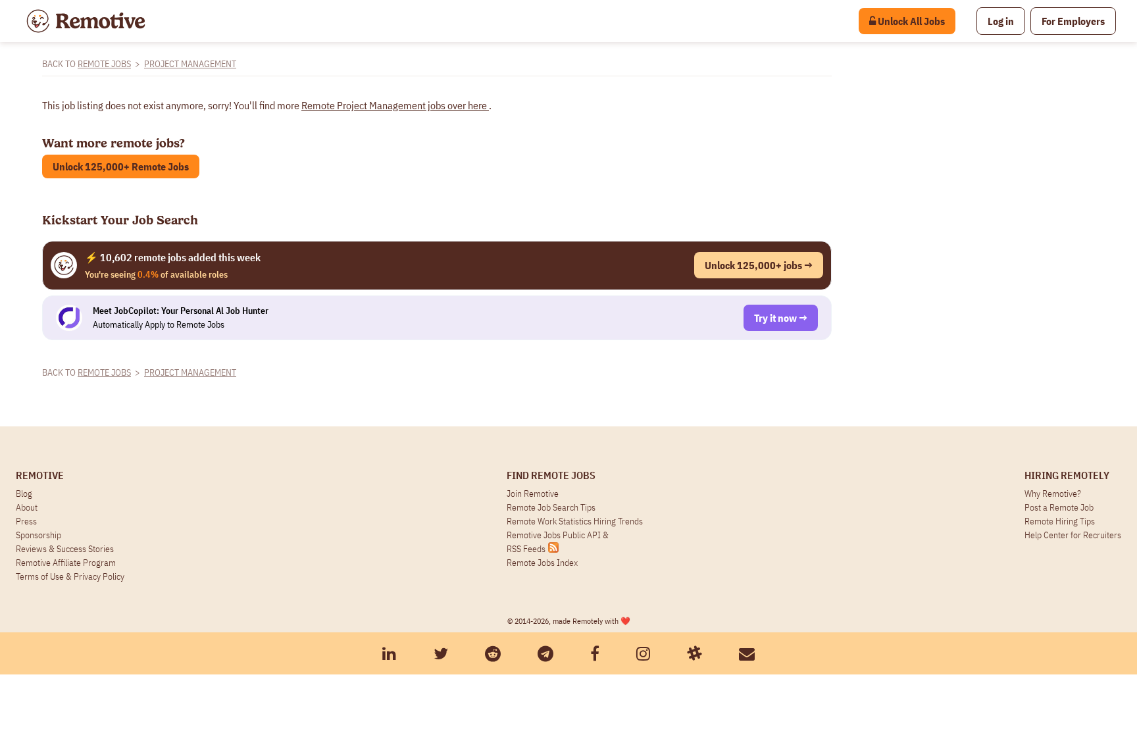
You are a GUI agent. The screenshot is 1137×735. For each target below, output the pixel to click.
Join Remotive (533, 493)
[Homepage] (86, 21)
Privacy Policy (99, 576)
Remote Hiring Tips (1059, 521)
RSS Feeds (526, 549)
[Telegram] (545, 653)
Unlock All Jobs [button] (910, 21)
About (27, 507)
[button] (1000, 21)
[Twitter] (441, 653)
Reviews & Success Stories (65, 549)
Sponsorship (38, 535)
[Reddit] (493, 653)
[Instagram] (643, 653)
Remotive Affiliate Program (66, 563)
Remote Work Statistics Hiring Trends (575, 521)
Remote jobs (104, 64)
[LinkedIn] (389, 653)
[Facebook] (594, 653)
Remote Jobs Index (542, 563)
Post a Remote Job (1059, 507)
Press (26, 521)
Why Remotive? (1052, 493)
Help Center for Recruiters (1072, 535)
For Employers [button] (1073, 21)
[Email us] (747, 653)
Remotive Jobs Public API (555, 535)
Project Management (190, 64)
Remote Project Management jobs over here (395, 105)
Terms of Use (40, 576)
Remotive (40, 475)
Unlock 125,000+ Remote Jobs (121, 166)
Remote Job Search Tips (551, 507)
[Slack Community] (694, 653)
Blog (24, 493)
